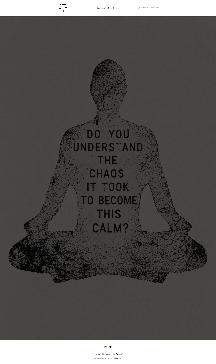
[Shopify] (120, 354)
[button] (148, 7)
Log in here (118, 358)
